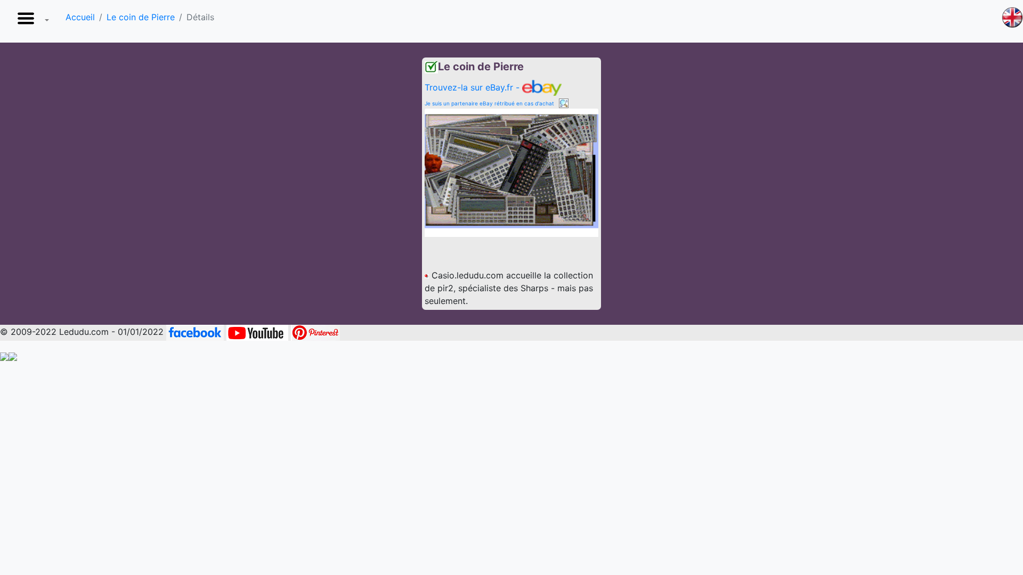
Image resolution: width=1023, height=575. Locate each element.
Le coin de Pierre (141, 17)
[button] (31, 21)
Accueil (80, 17)
